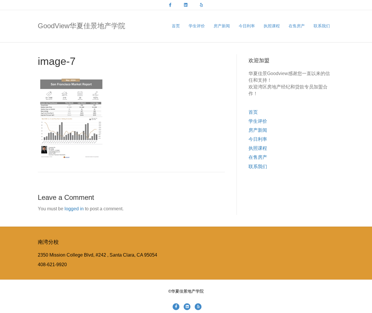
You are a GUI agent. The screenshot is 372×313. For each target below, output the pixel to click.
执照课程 (272, 26)
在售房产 (297, 26)
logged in (74, 208)
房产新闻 (222, 26)
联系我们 (322, 26)
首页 (176, 26)
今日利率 (247, 26)
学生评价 (197, 26)
